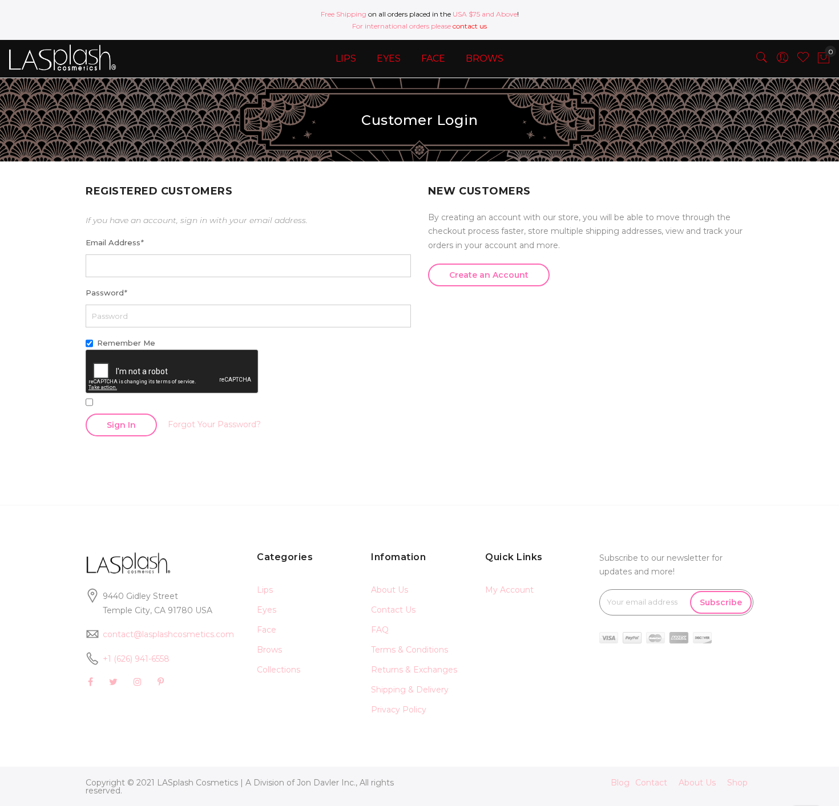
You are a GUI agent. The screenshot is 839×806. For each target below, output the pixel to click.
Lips (265, 590)
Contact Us (393, 610)
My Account (509, 590)
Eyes (266, 610)
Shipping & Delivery (410, 690)
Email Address (114, 242)
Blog (620, 782)
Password (106, 292)
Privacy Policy (398, 709)
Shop (737, 782)
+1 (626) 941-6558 (136, 659)
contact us (470, 26)
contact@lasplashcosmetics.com (168, 634)
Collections (278, 670)
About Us (389, 590)
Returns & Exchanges (414, 670)
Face (266, 630)
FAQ (380, 630)
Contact (651, 782)
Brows (269, 650)
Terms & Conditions (409, 650)
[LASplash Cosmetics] (70, 57)
